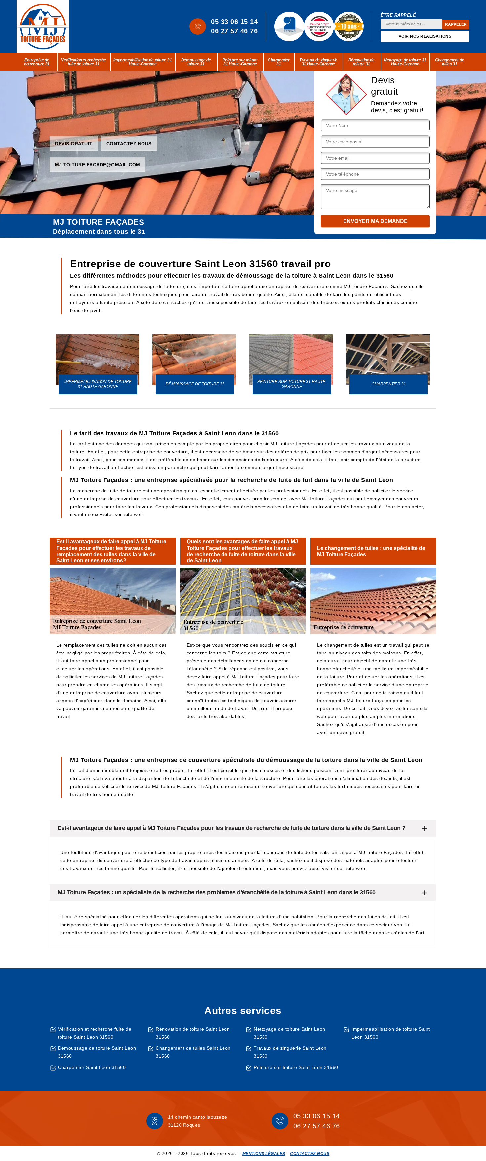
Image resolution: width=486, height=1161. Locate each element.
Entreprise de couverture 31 (37, 62)
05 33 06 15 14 (234, 21)
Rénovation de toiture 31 (361, 62)
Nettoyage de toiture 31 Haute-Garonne (405, 62)
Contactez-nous (309, 1153)
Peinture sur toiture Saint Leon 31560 (296, 1067)
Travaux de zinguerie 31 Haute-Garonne (318, 62)
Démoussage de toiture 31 (196, 62)
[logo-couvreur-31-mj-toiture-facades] (43, 26)
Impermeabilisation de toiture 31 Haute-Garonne (142, 62)
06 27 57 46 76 (234, 31)
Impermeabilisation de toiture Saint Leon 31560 (390, 1033)
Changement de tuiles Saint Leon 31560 (193, 1052)
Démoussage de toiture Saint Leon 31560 (97, 1052)
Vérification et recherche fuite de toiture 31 (83, 62)
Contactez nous (129, 143)
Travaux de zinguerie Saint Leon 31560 (290, 1052)
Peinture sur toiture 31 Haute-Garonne (240, 62)
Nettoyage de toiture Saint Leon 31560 (289, 1033)
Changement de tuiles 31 (449, 62)
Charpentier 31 (279, 62)
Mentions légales (263, 1153)
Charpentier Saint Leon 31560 (92, 1067)
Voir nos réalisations (425, 36)
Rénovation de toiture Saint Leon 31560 (193, 1033)
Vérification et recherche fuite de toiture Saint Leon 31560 (94, 1033)
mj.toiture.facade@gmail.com (97, 164)
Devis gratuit (74, 143)
